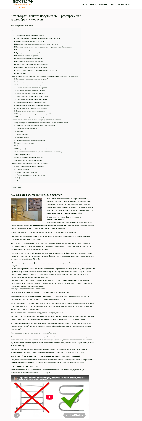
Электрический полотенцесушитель (28, 58)
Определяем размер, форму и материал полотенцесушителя (37, 38)
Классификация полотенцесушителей (29, 166)
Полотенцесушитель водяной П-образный (30, 99)
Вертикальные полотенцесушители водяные (32, 105)
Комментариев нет (26, 26)
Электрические (21, 134)
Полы (84, 4)
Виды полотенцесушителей (25, 128)
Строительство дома (120, 4)
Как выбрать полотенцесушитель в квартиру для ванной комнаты (36, 120)
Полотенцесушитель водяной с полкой (29, 90)
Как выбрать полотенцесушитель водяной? (31, 79)
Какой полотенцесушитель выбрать (28, 157)
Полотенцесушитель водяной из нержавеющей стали (35, 82)
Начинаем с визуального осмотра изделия (30, 67)
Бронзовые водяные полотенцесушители (30, 85)
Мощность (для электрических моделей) (30, 149)
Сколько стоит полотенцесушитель (28, 160)
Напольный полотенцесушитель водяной (30, 102)
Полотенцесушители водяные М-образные (31, 96)
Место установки (22, 154)
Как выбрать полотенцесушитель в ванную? (28, 35)
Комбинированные (22, 137)
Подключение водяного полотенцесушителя (31, 117)
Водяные (18, 131)
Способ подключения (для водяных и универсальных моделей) (38, 152)
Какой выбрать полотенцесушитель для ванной (30, 163)
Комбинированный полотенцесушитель (29, 61)
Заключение (19, 181)
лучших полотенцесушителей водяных (29, 111)
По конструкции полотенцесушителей (29, 175)
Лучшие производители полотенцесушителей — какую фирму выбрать (41, 122)
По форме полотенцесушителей (27, 178)
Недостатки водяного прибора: (26, 56)
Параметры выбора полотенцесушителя (29, 140)
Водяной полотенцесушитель (26, 50)
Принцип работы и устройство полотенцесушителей (34, 125)
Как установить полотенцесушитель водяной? (32, 114)
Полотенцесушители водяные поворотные (31, 88)
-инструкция (20, 73)
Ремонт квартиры (98, 4)
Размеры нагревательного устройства (29, 41)
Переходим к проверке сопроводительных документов (35, 70)
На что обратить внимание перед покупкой (31, 64)
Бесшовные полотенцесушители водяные (30, 108)
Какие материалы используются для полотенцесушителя (36, 44)
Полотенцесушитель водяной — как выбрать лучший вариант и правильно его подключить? (46, 76)
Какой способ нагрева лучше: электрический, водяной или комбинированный (43, 47)
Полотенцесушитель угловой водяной (29, 93)
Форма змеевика (21, 146)
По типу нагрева (21, 169)
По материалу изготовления (25, 172)
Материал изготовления (24, 143)
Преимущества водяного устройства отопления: (32, 53)
